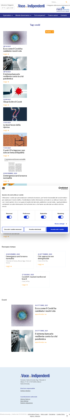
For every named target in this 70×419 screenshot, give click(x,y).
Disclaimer (52, 414)
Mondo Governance (22, 15)
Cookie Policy (61, 414)
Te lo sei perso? (39, 15)
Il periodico (7, 15)
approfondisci (39, 314)
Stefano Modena (25, 391)
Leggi (5, 54)
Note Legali (44, 414)
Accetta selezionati (35, 229)
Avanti (48, 32)
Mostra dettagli (59, 224)
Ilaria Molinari (24, 401)
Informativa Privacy (33, 414)
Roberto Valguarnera (26, 403)
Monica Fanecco (25, 399)
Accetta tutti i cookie (57, 229)
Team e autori (53, 15)
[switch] (26, 217)
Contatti (64, 15)
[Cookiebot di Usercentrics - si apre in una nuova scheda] (60, 188)
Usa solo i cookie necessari (13, 229)
